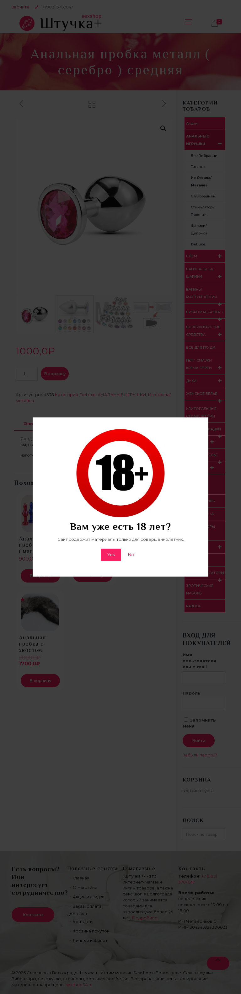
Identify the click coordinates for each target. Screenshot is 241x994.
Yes (111, 554)
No (131, 554)
